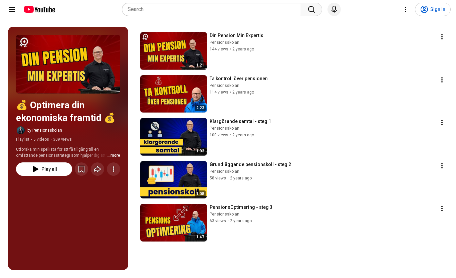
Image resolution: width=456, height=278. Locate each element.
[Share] (97, 169)
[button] (68, 64)
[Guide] (12, 9)
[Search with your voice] (334, 9)
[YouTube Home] (39, 9)
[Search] (311, 9)
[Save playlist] (81, 169)
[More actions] (113, 169)
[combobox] (213, 9)
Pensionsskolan (224, 42)
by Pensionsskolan (44, 130)
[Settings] (406, 9)
